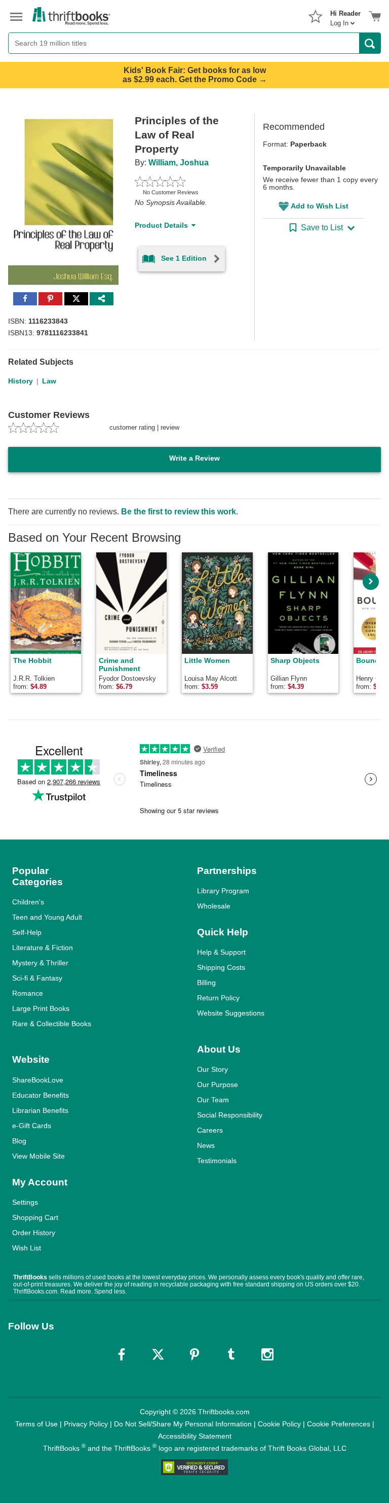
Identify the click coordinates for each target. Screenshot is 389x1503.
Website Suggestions (230, 1013)
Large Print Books (40, 1008)
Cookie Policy (279, 1424)
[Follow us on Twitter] (158, 1354)
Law (49, 381)
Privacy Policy (86, 1424)
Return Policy (218, 998)
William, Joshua (178, 162)
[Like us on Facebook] (121, 1354)
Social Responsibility (229, 1115)
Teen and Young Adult (47, 917)
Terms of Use (36, 1424)
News (206, 1145)
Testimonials (217, 1161)
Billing (206, 982)
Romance (27, 993)
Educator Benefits (40, 1095)
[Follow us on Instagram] (267, 1354)
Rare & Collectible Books (51, 1024)
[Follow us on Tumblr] (231, 1354)
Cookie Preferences (338, 1424)
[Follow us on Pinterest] (194, 1354)
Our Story (212, 1069)
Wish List (26, 1248)
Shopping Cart (35, 1217)
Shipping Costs (221, 967)
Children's (28, 902)
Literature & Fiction (42, 947)
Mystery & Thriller (40, 963)
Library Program (223, 891)
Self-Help (27, 932)
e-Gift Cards (31, 1126)
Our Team (213, 1100)
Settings (25, 1202)
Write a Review (194, 458)
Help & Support (221, 952)
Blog (19, 1141)
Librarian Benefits (40, 1110)
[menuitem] (345, 15)
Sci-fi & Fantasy (37, 978)
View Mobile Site (38, 1156)
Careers (210, 1130)
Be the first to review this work (178, 511)
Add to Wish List (319, 206)
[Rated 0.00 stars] (182, 182)
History (20, 381)
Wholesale (213, 906)
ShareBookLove (37, 1080)
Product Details (161, 225)
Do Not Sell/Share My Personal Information (183, 1424)
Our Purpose (217, 1084)
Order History (33, 1233)
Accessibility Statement (194, 1436)
